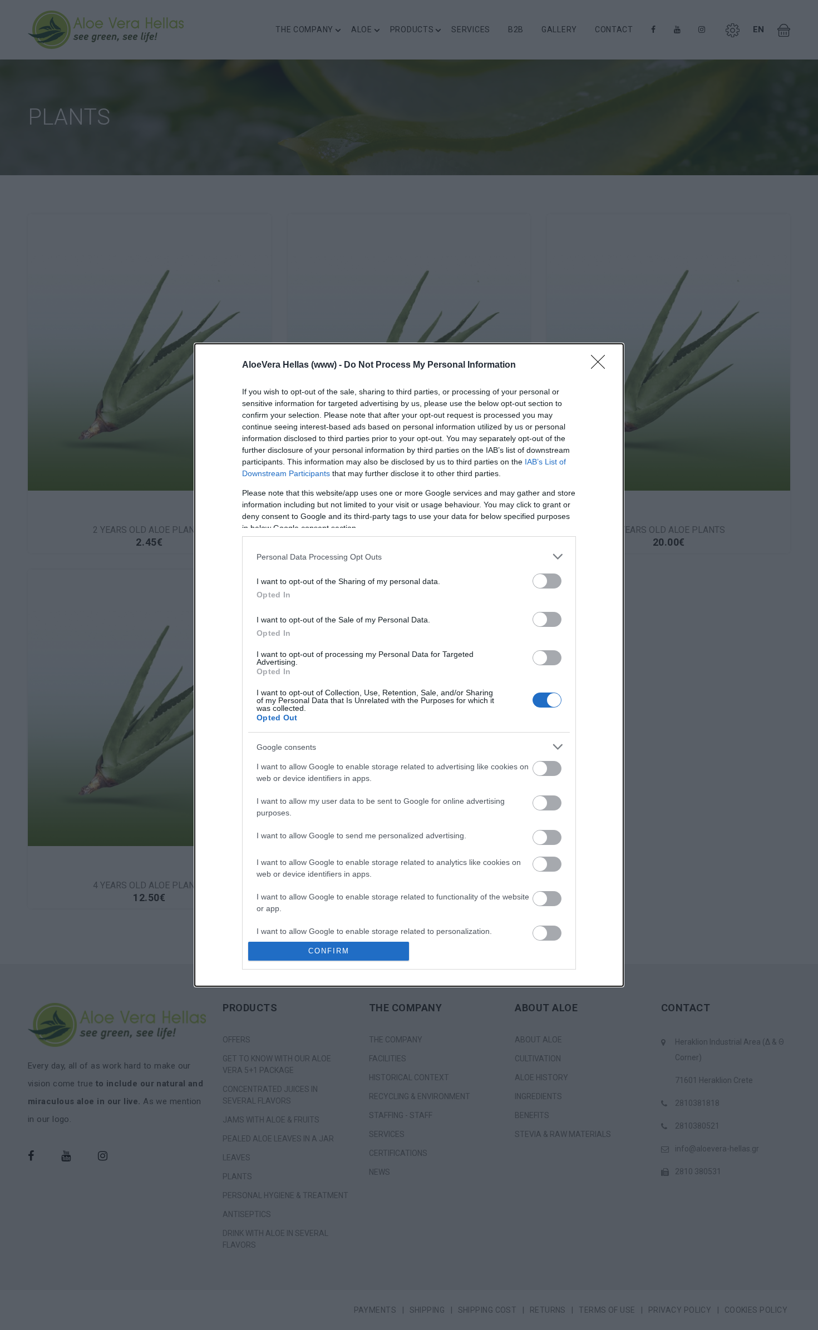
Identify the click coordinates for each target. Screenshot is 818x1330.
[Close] (601, 365)
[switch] (547, 581)
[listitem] (409, 556)
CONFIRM (328, 951)
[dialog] (409, 665)
